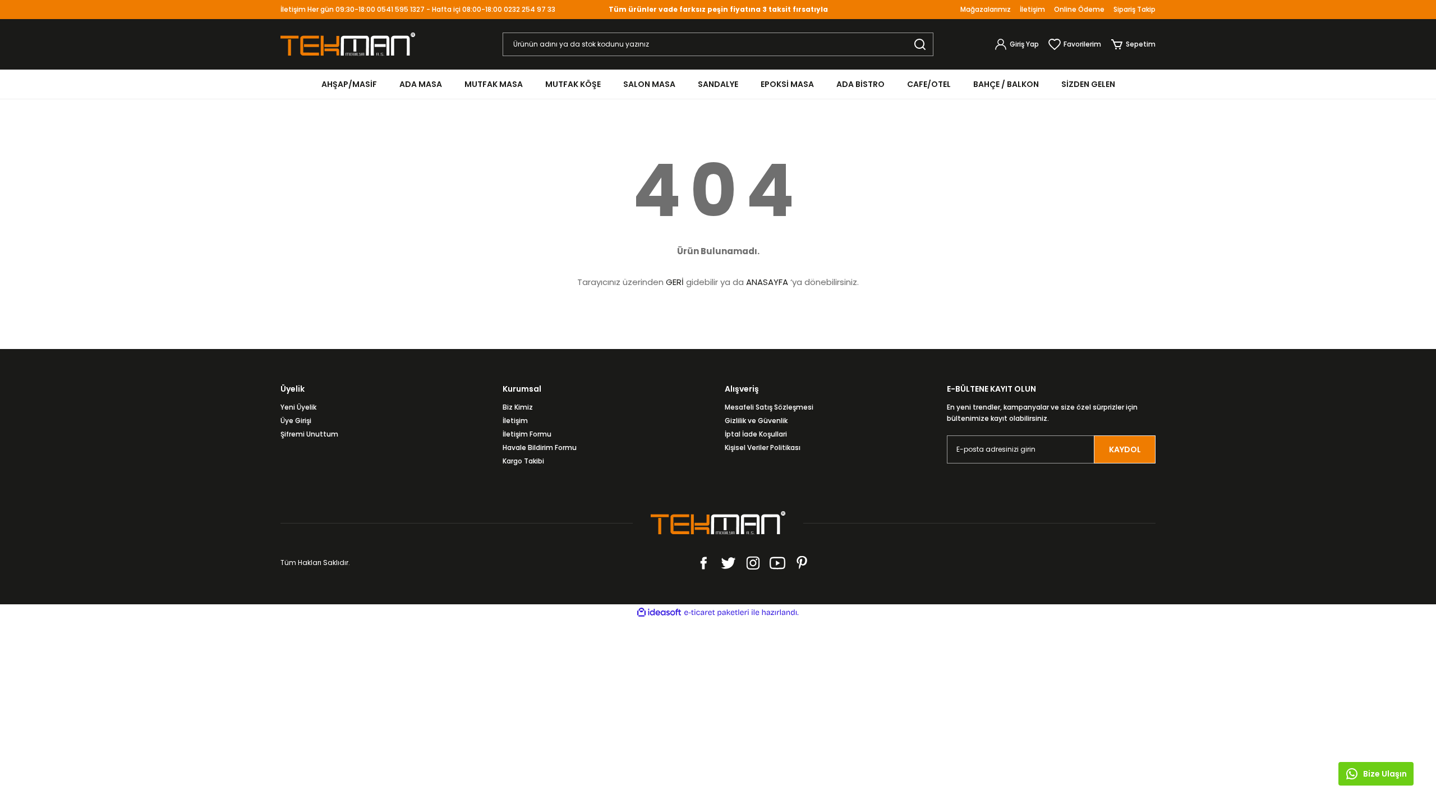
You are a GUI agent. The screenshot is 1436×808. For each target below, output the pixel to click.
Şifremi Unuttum (309, 434)
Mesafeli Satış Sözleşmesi (769, 407)
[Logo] (347, 43)
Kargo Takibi (523, 461)
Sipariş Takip (1134, 9)
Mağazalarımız (985, 9)
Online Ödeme (1079, 9)
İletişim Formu (527, 434)
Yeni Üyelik (298, 407)
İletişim (1032, 9)
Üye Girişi (295, 420)
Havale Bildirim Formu (540, 447)
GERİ (675, 282)
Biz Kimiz (518, 407)
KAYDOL (1125, 449)
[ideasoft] (659, 612)
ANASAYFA (767, 282)
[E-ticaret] (716, 613)
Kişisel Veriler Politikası (762, 447)
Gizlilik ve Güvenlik (756, 420)
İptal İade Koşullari (756, 434)
